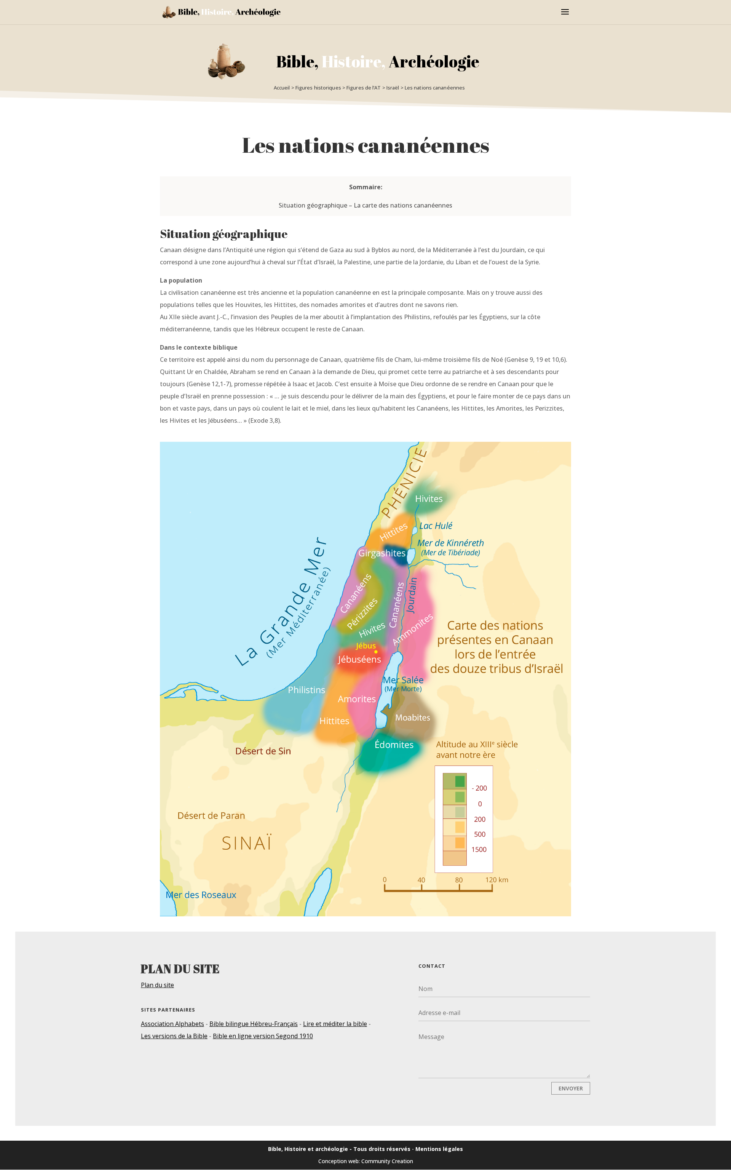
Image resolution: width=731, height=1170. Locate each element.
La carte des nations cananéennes (403, 205)
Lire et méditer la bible (335, 1024)
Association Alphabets (172, 1024)
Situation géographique (313, 205)
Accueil (282, 87)
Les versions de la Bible (174, 1036)
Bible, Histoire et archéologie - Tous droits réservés (339, 1148)
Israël (392, 87)
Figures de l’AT (363, 87)
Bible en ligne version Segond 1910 (263, 1036)
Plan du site (157, 985)
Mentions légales (439, 1148)
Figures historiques (318, 87)
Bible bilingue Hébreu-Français (253, 1024)
